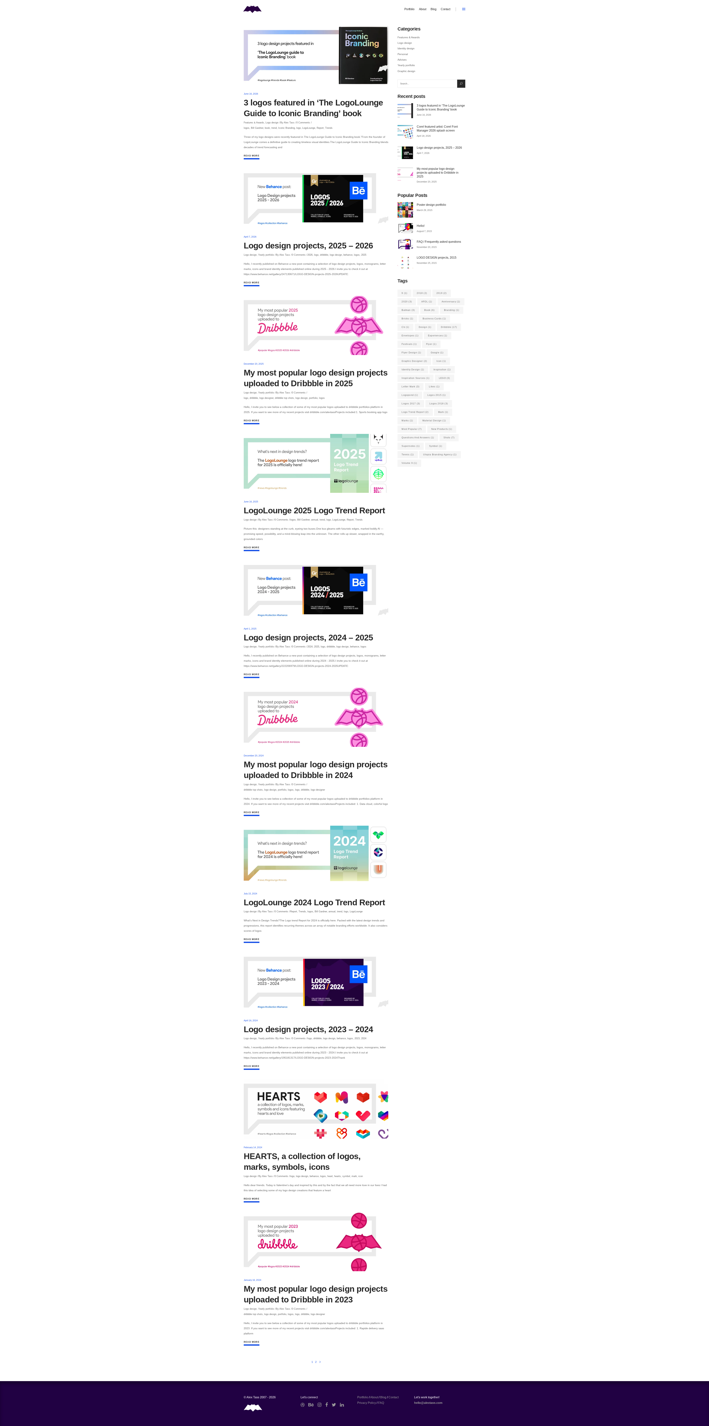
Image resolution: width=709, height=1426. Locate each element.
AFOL (426, 301)
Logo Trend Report (415, 412)
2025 (363, 254)
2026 (310, 254)
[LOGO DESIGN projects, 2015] (405, 262)
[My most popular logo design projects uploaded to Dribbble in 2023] (316, 1241)
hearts (337, 1176)
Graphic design (406, 71)
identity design (413, 369)
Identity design (406, 48)
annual (314, 519)
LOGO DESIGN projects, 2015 (436, 257)
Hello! (420, 225)
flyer (431, 344)
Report (320, 128)
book (267, 128)
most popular (412, 429)
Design (425, 327)
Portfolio (362, 1397)
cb (405, 327)
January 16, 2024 (252, 1280)
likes (434, 386)
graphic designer (414, 361)
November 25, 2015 (427, 263)
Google (437, 352)
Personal (403, 54)
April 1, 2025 (250, 628)
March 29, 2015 (424, 210)
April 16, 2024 (251, 1020)
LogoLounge (308, 128)
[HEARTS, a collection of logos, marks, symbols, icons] (316, 1109)
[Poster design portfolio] (405, 210)
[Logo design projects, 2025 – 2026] (316, 198)
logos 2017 (411, 403)
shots (449, 437)
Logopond (410, 395)
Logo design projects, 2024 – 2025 (308, 637)
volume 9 (409, 463)
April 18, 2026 (424, 136)
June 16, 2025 (251, 501)
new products (441, 429)
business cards (434, 318)
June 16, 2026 (251, 94)
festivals (409, 344)
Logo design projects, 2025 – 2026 (308, 245)
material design (434, 420)
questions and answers (418, 437)
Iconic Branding (286, 128)
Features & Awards (254, 122)
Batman (408, 310)
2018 (422, 293)
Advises (402, 59)
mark (354, 1176)
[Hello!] (405, 228)
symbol (346, 1176)
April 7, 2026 (250, 237)
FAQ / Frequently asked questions (439, 241)
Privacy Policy (366, 1402)
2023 (357, 1038)
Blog (383, 1397)
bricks (407, 318)
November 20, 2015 (427, 247)
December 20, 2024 (254, 755)
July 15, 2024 (250, 893)
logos (246, 128)
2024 (310, 646)
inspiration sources (415, 378)
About (374, 1397)
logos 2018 (438, 403)
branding (451, 310)
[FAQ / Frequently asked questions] (405, 244)
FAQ (381, 1402)
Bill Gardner (257, 128)
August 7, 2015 (424, 231)
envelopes (410, 335)
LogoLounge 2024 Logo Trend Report (314, 902)
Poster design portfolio (431, 204)
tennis (408, 454)
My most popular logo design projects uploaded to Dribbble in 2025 (437, 172)
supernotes (411, 446)
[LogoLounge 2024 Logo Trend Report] (316, 855)
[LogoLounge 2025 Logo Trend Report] (316, 463)
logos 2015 (436, 395)
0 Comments (303, 122)
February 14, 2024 (253, 1147)
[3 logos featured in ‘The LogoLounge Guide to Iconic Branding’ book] (316, 55)
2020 (407, 301)
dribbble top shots (284, 398)
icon (360, 1176)
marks (407, 420)
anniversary (451, 301)
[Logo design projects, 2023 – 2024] (316, 982)
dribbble (324, 254)
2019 (441, 293)
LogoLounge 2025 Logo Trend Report (314, 510)
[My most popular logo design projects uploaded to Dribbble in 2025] (316, 325)
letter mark (410, 386)
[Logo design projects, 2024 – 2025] (316, 590)
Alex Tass (289, 122)
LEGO (444, 378)
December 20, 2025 (254, 364)
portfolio (313, 398)
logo (298, 128)
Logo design (272, 122)
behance (347, 254)
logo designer (266, 398)
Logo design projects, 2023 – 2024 (308, 1029)
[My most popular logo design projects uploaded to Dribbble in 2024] (316, 717)
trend (274, 128)
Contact (393, 1397)
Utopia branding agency (440, 454)
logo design (336, 254)
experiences (437, 335)
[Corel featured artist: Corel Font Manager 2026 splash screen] (405, 131)
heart (330, 1176)
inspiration (442, 369)
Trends (329, 128)
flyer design (411, 352)
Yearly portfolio (266, 254)
